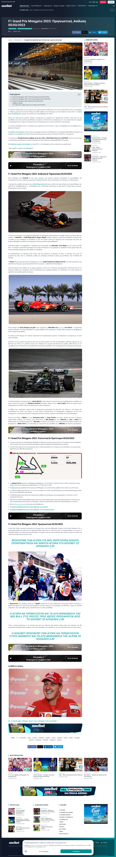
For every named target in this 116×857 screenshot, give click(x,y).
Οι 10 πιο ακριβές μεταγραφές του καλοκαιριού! (20, 812)
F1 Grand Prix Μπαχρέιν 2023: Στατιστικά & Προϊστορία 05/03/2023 (31, 99)
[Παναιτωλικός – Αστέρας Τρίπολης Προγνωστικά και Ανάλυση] (96, 73)
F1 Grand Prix (23, 737)
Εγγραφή (111, 2)
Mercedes (59, 737)
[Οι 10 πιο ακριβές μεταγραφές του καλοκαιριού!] (96, 49)
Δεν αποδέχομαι (44, 851)
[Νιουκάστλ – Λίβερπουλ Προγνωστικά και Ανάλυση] (87, 157)
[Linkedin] (97, 2)
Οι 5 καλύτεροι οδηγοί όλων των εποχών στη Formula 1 (29, 105)
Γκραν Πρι (31, 739)
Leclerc (53, 737)
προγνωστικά (38, 739)
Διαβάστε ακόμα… (18, 103)
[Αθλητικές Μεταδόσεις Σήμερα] (37, 828)
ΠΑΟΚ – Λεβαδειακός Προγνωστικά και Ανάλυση (48, 819)
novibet (65, 737)
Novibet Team (17, 31)
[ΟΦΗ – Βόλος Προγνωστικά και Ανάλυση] (96, 96)
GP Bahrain (41, 737)
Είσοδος (103, 2)
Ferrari (29, 737)
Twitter (97, 842)
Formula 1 (38, 165)
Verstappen (77, 737)
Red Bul (71, 737)
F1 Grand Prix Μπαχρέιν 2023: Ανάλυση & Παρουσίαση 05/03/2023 (30, 97)
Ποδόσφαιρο (87, 81)
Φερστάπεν (45, 739)
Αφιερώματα (86, 57)
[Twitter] (94, 842)
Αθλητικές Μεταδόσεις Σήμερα (47, 827)
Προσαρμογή (25, 851)
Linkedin (105, 842)
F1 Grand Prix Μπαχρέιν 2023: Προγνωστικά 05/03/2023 (27, 101)
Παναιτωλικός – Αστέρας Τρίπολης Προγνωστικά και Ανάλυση (45, 10)
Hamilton (48, 737)
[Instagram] (90, 2)
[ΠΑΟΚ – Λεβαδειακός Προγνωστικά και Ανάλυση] (37, 819)
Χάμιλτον (61, 327)
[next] (113, 10)
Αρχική (10, 40)
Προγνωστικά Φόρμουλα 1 (24, 28)
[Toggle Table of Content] (78, 94)
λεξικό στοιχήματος (20, 504)
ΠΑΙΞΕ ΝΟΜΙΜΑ (72, 155)
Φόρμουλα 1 (52, 739)
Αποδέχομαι (76, 851)
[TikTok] (92, 2)
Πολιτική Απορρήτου (38, 845)
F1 (17, 737)
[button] (112, 5)
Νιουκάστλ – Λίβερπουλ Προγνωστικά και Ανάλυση (99, 158)
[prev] (111, 10)
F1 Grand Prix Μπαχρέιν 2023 (38, 154)
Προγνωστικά (12, 28)
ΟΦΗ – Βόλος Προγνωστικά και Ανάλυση (96, 107)
